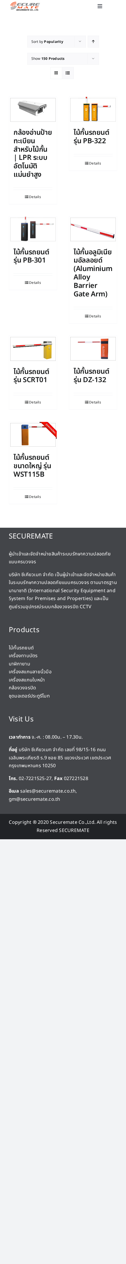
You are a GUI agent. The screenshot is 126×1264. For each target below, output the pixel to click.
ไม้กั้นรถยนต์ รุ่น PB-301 (31, 256)
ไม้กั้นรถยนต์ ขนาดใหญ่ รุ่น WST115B (32, 466)
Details (35, 197)
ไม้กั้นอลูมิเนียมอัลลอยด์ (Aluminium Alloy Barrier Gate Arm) (93, 273)
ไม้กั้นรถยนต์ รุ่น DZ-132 (92, 375)
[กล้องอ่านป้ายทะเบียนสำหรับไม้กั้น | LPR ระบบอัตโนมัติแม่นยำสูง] (33, 110)
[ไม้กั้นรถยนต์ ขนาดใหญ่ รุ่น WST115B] (33, 435)
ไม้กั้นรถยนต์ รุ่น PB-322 (92, 136)
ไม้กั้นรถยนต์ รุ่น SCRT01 (31, 376)
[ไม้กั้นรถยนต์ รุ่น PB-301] (33, 229)
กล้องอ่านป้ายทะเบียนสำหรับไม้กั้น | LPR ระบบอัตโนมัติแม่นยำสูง (32, 153)
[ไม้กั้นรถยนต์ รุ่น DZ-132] (93, 349)
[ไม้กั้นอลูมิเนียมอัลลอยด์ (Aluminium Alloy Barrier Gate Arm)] (93, 229)
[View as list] (68, 73)
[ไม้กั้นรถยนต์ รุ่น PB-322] (93, 110)
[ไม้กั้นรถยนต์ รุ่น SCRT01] (33, 349)
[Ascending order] (93, 42)
